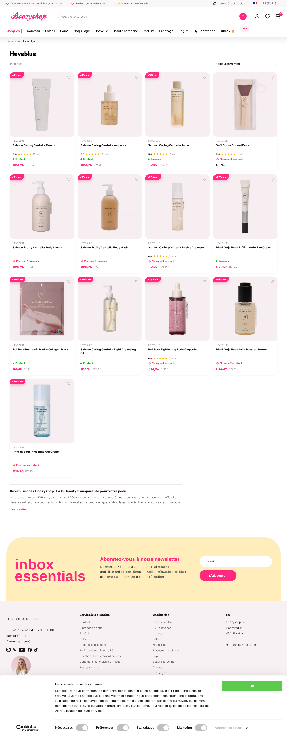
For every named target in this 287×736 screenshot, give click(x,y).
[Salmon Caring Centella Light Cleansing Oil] (110, 309)
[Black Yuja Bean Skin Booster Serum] (245, 309)
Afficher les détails (228, 728)
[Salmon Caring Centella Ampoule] (110, 104)
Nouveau (33, 31)
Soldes (50, 31)
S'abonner (218, 575)
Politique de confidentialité (96, 650)
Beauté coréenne (125, 31)
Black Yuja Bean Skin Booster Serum (241, 349)
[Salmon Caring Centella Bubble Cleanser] (177, 206)
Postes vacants (89, 667)
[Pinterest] (14, 650)
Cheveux (101, 31)
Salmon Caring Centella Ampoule (103, 145)
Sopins (157, 656)
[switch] (123, 727)
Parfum (148, 31)
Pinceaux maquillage (166, 650)
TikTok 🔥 (227, 31)
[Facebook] (30, 650)
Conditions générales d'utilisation (101, 661)
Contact (85, 622)
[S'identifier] (257, 16)
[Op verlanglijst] (69, 77)
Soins (64, 31)
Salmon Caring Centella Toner (169, 145)
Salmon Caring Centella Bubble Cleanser (176, 247)
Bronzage (166, 31)
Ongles (183, 31)
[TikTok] (36, 650)
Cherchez (243, 16)
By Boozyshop (204, 31)
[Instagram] (8, 650)
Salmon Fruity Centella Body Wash (104, 247)
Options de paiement (93, 644)
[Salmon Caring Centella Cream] (42, 104)
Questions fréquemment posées (100, 656)
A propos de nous (91, 627)
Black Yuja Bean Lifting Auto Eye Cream (243, 247)
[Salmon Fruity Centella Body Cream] (42, 206)
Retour (84, 639)
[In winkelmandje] (65, 128)
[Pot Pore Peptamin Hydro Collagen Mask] (42, 309)
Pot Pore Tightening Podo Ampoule (172, 349)
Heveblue (18, 141)
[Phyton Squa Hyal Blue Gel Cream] (42, 411)
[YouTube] (22, 650)
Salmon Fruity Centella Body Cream (37, 247)
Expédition (86, 633)
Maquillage (82, 31)
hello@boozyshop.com (241, 645)
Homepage (13, 41)
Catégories (161, 615)
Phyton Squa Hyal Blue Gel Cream (36, 451)
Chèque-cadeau (163, 622)
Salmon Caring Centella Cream (34, 145)
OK (252, 686)
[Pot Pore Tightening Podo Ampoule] (177, 309)
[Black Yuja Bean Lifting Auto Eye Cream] (245, 206)
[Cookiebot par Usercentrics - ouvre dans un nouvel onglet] (27, 728)
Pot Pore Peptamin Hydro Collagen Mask (40, 349)
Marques (14, 31)
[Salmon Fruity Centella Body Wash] (110, 206)
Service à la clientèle (95, 615)
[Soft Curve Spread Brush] (245, 104)
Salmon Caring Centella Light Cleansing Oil (108, 351)
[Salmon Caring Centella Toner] (177, 104)
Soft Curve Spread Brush (233, 145)
